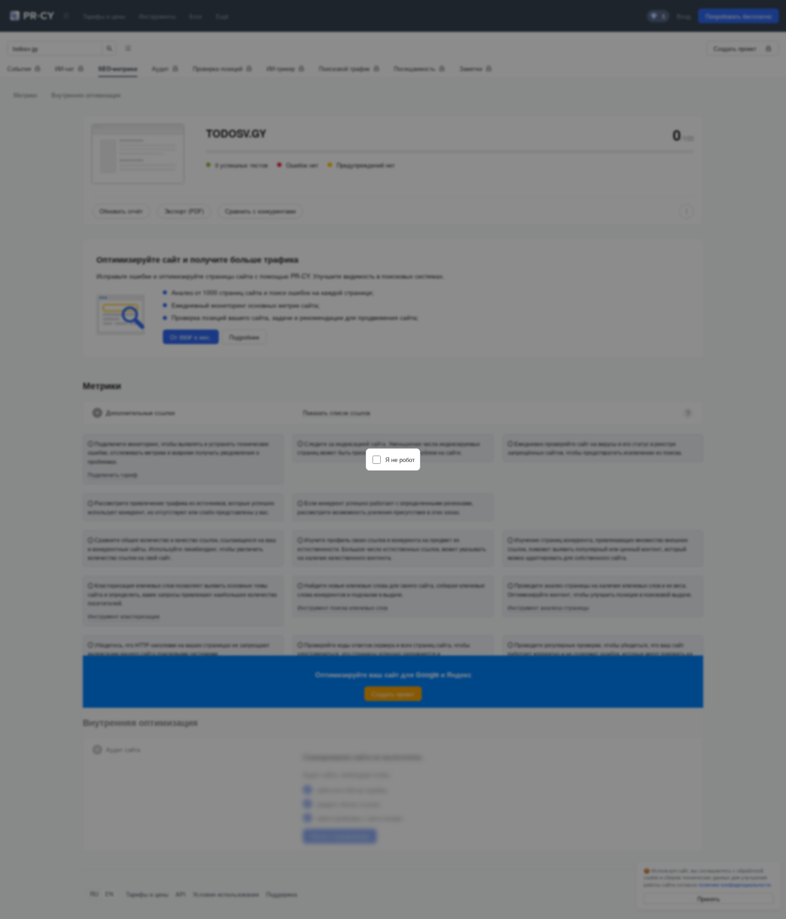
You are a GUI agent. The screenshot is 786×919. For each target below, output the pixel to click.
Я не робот (400, 459)
